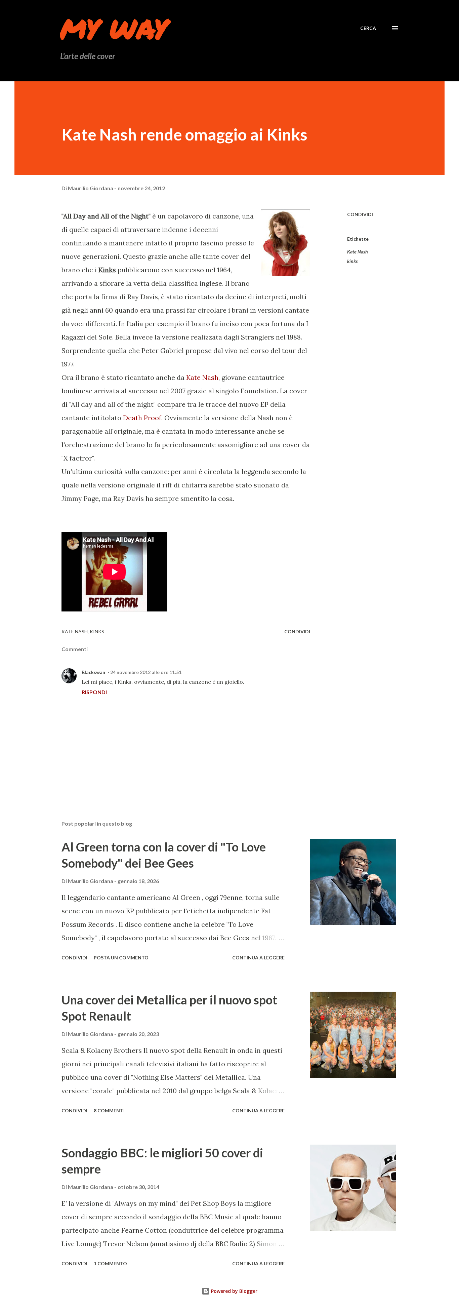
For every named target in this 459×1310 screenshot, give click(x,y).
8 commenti (109, 1110)
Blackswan (93, 672)
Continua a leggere (258, 957)
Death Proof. (143, 417)
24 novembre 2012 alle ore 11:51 (145, 672)
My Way (113, 28)
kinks (352, 261)
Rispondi (94, 692)
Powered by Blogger (233, 1291)
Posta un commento (121, 957)
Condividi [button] (360, 214)
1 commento (110, 1263)
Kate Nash (202, 377)
